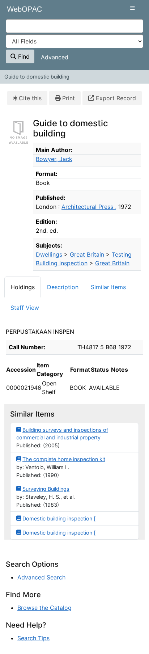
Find (23, 56)
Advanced (54, 57)
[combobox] (74, 26)
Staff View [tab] (24, 307)
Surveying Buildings (45, 489)
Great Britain (87, 254)
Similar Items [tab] (108, 287)
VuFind (18, 12)
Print (68, 98)
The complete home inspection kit (63, 459)
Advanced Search (41, 577)
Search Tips (33, 638)
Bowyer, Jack (54, 159)
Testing (122, 254)
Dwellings (49, 254)
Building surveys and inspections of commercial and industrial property (62, 434)
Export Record (115, 98)
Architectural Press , (88, 206)
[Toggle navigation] (132, 8)
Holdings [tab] (22, 287)
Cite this (30, 98)
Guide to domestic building (36, 76)
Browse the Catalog (44, 607)
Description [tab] (62, 287)
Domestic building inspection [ (58, 518)
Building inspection (62, 263)
